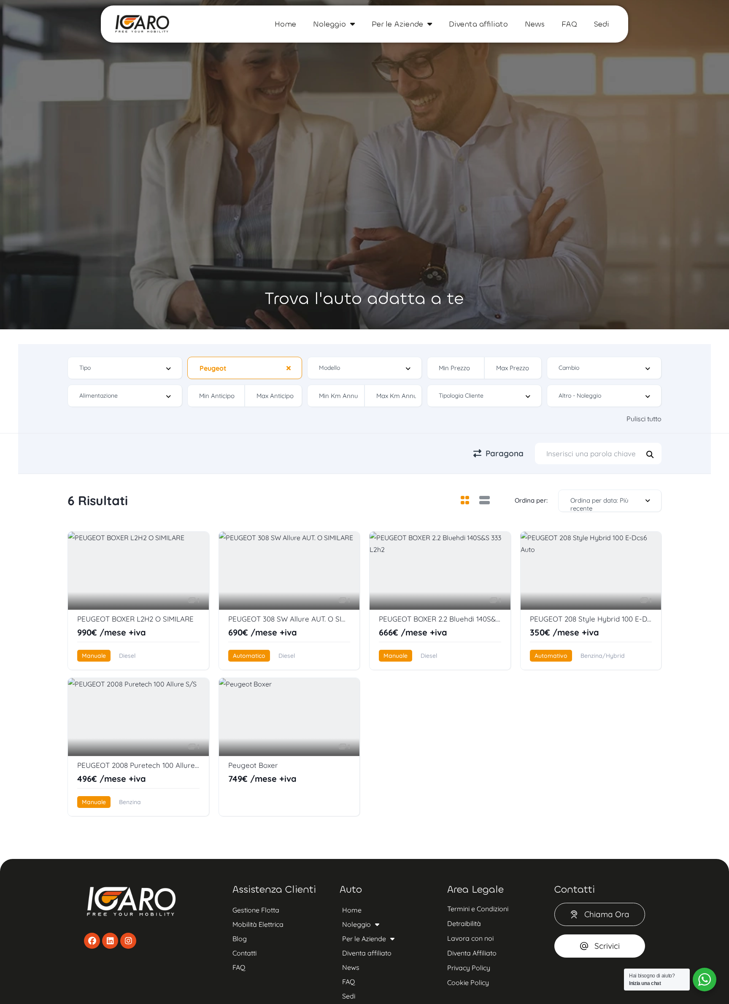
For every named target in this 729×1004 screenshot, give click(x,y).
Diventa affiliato (478, 24)
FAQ (569, 24)
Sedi (601, 24)
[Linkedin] (110, 941)
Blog (239, 938)
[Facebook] (92, 941)
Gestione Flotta (255, 910)
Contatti (244, 953)
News (535, 24)
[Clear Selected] (288, 367)
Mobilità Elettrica (258, 924)
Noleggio (329, 24)
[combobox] (125, 368)
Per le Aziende (397, 24)
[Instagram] (128, 941)
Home (285, 24)
